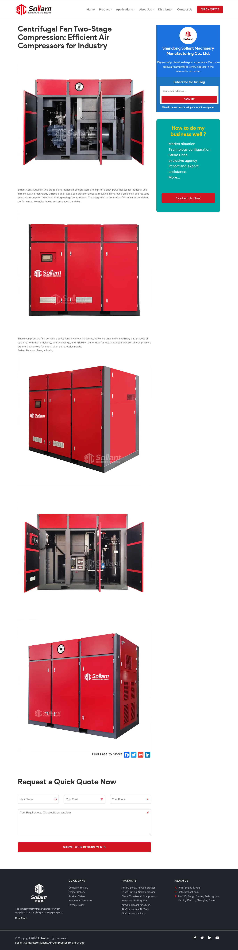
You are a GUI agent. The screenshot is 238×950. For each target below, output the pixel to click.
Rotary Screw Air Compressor (138, 887)
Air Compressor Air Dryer (136, 904)
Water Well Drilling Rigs (134, 900)
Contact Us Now (188, 198)
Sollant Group (76, 942)
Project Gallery (76, 891)
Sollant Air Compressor (53, 942)
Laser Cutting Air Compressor (138, 891)
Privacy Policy (76, 904)
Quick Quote (210, 9)
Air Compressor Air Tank (135, 909)
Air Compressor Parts (134, 913)
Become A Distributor (80, 900)
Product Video (76, 896)
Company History (78, 887)
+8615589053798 (189, 887)
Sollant (41, 938)
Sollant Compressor (27, 942)
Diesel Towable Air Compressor (139, 896)
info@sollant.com (189, 891)
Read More (21, 917)
